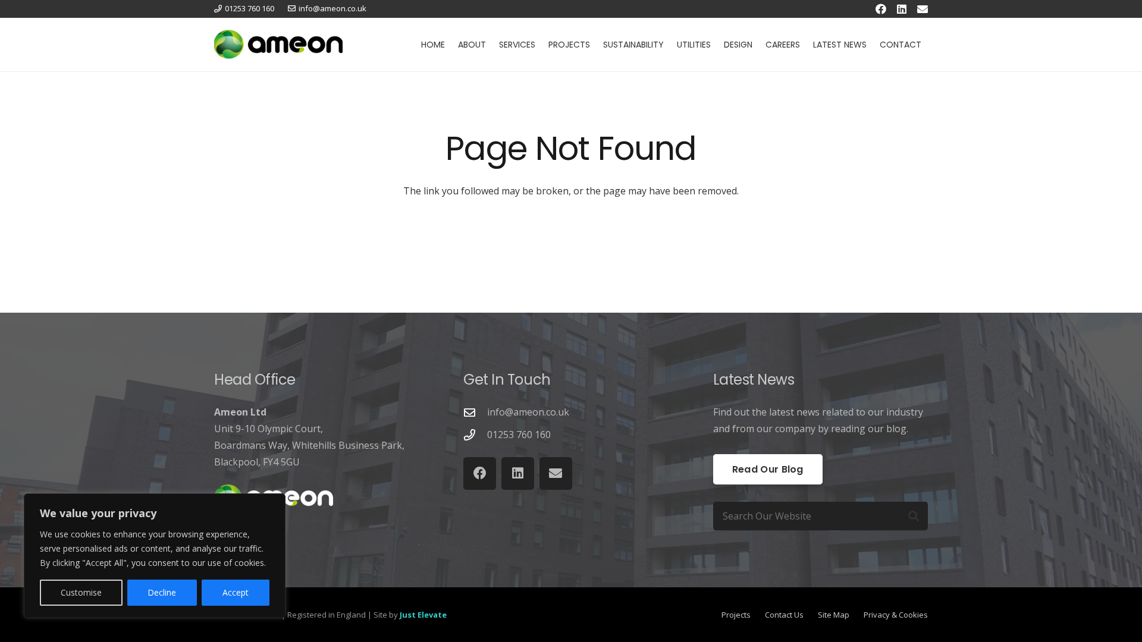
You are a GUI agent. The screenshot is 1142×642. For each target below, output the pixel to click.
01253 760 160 (519, 434)
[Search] (913, 516)
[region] (155, 555)
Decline (162, 592)
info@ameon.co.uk (528, 411)
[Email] (922, 9)
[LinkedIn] (901, 9)
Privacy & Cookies (896, 614)
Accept (235, 592)
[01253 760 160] (475, 434)
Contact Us (784, 614)
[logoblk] (278, 44)
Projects (736, 614)
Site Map (833, 614)
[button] (491, 44)
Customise (81, 592)
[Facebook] (881, 9)
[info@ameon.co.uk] (475, 412)
